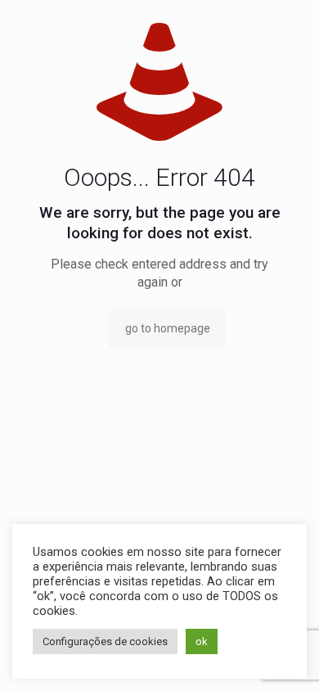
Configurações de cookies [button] (105, 641)
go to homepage (167, 328)
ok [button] (201, 641)
